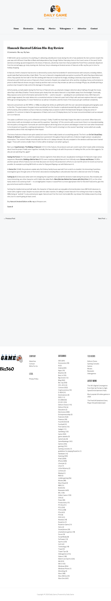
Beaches (61, 372)
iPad (59, 458)
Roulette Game (63, 524)
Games (60, 443)
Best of (60, 375)
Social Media (62, 536)
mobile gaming (63, 478)
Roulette (61, 522)
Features (61, 416)
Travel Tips (62, 551)
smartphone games (65, 531)
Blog (59, 380)
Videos (60, 556)
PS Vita (60, 505)
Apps (60, 370)
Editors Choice (63, 404)
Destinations (62, 394)
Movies (60, 480)
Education (61, 409)
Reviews (61, 519)
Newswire (61, 490)
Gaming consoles (64, 448)
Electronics (62, 412)
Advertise (32, 361)
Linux (60, 465)
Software (61, 539)
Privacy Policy (33, 378)
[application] (72, 28)
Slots (60, 527)
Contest (61, 387)
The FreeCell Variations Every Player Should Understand (97, 402)
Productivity (62, 502)
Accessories (62, 363)
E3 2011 (61, 402)
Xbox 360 (61, 576)
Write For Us (33, 366)
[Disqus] (55, 250)
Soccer (60, 534)
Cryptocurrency (63, 390)
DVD (59, 397)
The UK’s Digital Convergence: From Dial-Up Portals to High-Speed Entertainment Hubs (97, 388)
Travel (60, 549)
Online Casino (62, 495)
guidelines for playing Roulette (68, 451)
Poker (60, 500)
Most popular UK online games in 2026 (98, 395)
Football (61, 424)
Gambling (61, 431)
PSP (59, 517)
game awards (63, 436)
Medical (60, 473)
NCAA (60, 487)
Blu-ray (20, 52)
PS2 (59, 507)
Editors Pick (62, 407)
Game (60, 434)
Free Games (62, 426)
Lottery (61, 470)
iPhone (60, 460)
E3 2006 (61, 399)
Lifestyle (61, 463)
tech (59, 544)
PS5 (59, 514)
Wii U (60, 563)
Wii (59, 561)
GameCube (62, 439)
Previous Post (9, 218)
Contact (32, 363)
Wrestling (61, 571)
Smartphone (62, 529)
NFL (59, 492)
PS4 (59, 512)
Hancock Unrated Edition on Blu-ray (22, 201)
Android (61, 368)
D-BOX (60, 392)
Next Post (102, 218)
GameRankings (63, 441)
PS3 (59, 509)
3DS (59, 360)
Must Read (62, 483)
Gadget (60, 429)
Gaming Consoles (93, 363)
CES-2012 (61, 385)
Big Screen (61, 377)
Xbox (60, 573)
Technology (62, 546)
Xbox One (61, 578)
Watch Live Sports (64, 558)
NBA (59, 485)
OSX (59, 497)
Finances (61, 419)
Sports (60, 541)
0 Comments (11, 52)
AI (59, 365)
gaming (60, 446)
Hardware (61, 453)
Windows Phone (63, 568)
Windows (61, 566)
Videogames (62, 553)
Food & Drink (62, 421)
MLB (59, 475)
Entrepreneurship (64, 414)
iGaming (61, 456)
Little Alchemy (63, 468)
